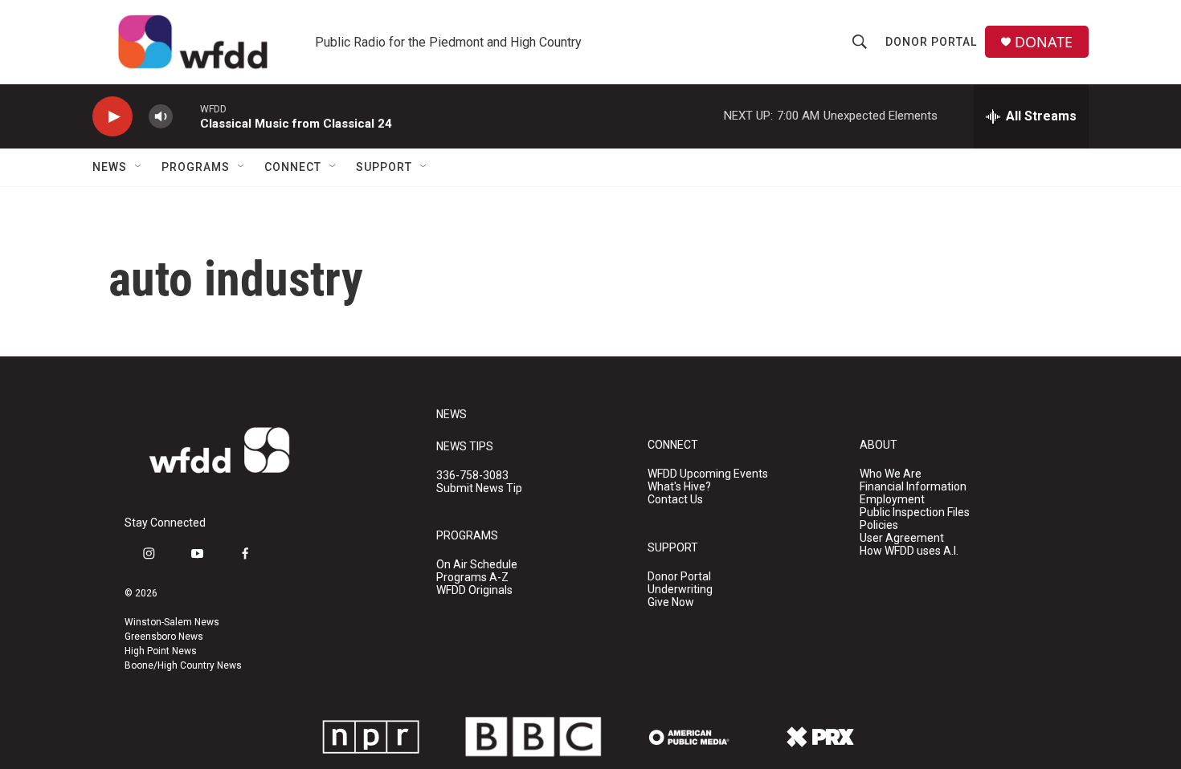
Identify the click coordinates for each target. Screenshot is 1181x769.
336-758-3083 (472, 476)
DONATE (1044, 42)
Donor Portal (931, 41)
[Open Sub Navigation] (139, 167)
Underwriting (680, 590)
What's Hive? (679, 487)
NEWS (451, 415)
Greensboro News (164, 636)
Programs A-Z (472, 578)
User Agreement (902, 538)
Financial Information (913, 487)
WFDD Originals (474, 590)
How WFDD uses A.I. (909, 551)
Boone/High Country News (183, 665)
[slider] (186, 116)
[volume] (160, 117)
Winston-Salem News (172, 622)
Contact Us (675, 500)
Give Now (671, 602)
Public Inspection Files (915, 513)
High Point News (161, 651)
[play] (112, 117)
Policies (879, 525)
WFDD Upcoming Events (708, 474)
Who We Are (891, 474)
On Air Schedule (476, 565)
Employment (892, 500)
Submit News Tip (479, 488)
